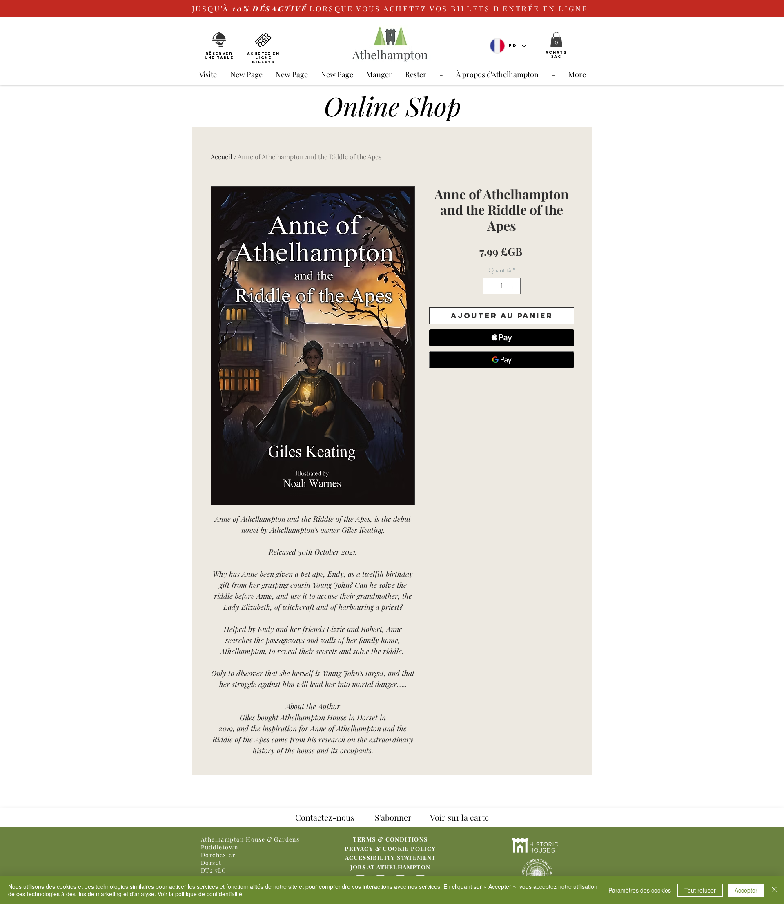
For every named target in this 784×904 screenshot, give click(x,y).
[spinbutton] (502, 286)
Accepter (746, 890)
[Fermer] (774, 890)
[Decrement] (490, 286)
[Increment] (513, 286)
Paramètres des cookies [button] (639, 890)
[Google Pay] (501, 359)
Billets (263, 62)
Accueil (221, 156)
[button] (556, 39)
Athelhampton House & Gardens (250, 839)
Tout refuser (700, 890)
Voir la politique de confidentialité (200, 894)
